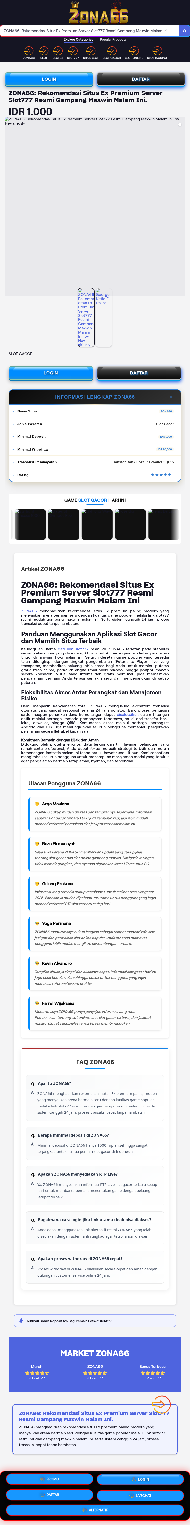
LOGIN (49, 79)
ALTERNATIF (98, 1510)
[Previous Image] (9, 207)
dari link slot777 (73, 649)
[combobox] (89, 30)
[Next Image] (181, 207)
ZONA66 (29, 611)
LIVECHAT (143, 1494)
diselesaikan (128, 714)
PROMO (53, 1481)
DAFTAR (141, 79)
